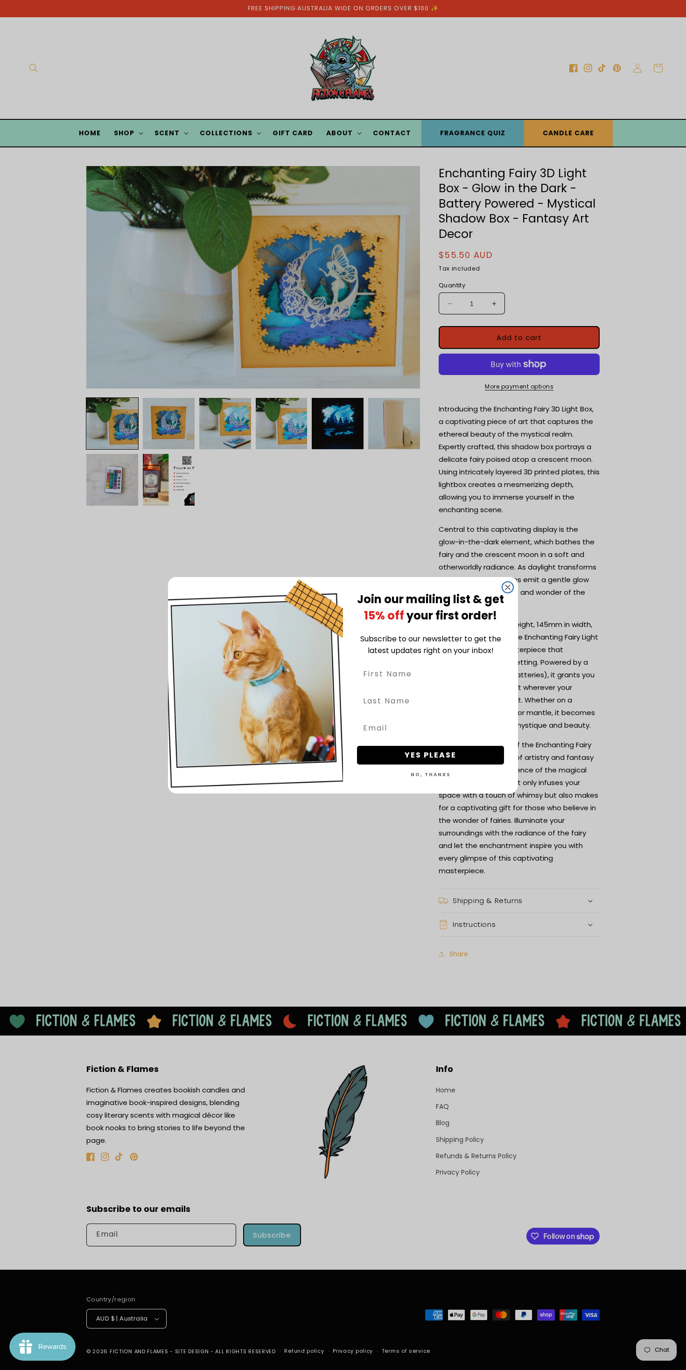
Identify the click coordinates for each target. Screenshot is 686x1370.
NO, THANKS (431, 774)
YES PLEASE (430, 755)
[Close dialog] (507, 587)
